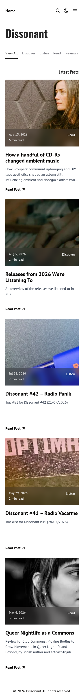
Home (10, 10)
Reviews (71, 53)
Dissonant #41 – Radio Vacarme (41, 513)
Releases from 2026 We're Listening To (35, 277)
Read (57, 53)
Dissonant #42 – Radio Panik (38, 394)
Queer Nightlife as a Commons (39, 633)
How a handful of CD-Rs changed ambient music (32, 158)
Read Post (13, 189)
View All (11, 53)
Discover (28, 53)
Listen (44, 53)
